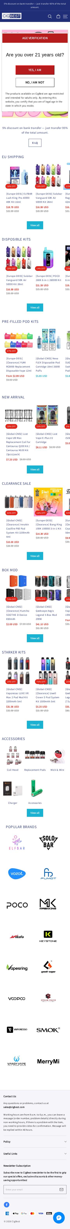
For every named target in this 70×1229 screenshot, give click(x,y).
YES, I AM (35, 70)
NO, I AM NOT (35, 82)
